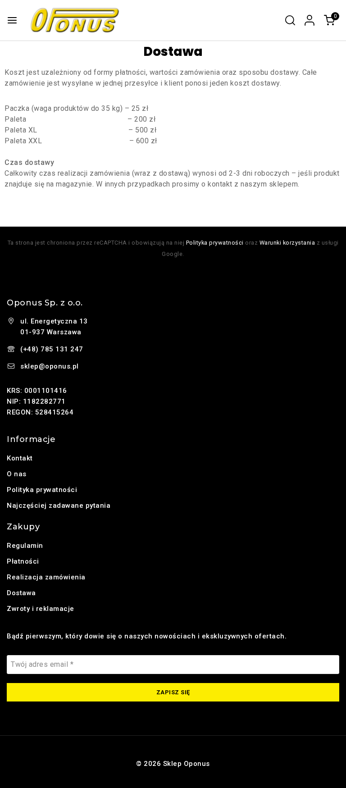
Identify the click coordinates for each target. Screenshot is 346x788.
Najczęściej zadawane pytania (58, 505)
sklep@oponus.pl (49, 366)
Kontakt (20, 458)
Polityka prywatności (215, 242)
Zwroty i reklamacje (40, 609)
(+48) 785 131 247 (51, 349)
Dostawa (21, 593)
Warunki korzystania (287, 242)
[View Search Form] (290, 20)
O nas (17, 474)
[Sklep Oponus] (75, 20)
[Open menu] (12, 20)
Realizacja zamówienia (46, 577)
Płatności (23, 561)
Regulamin (25, 546)
